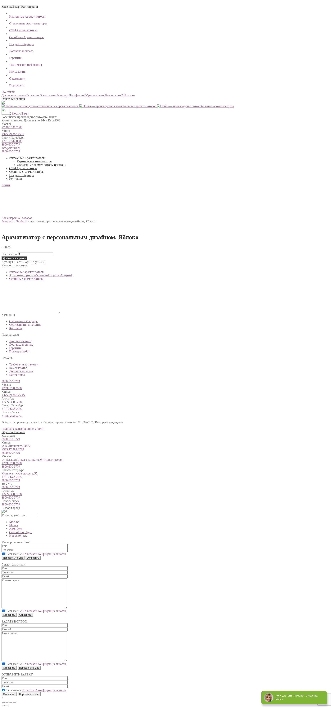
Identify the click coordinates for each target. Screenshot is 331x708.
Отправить (9, 614)
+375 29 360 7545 (13, 134)
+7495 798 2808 (12, 388)
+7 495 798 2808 (12, 127)
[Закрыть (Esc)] (3, 702)
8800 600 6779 (11, 144)
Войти (6, 185)
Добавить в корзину (14, 258)
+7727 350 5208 (12, 402)
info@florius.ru (11, 148)
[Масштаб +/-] (14, 702)
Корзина (7, 6)
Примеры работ (19, 351)
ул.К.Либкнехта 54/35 (16, 446)
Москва (14, 521)
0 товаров (26, 218)
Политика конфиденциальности (22, 428)
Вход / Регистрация (25, 6)
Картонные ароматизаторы (34, 161)
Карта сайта (17, 374)
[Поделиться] (6, 702)
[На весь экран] (10, 702)
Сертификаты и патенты (25, 324)
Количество (9, 254)
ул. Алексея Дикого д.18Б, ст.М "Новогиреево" (32, 459)
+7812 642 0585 (12, 408)
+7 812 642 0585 (12, 141)
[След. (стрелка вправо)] (6, 705)
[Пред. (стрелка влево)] (3, 705)
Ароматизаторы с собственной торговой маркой (40, 275)
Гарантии (15, 348)
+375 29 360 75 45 (13, 395)
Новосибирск (18, 535)
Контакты (8, 92)
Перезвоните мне (13, 557)
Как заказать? (18, 367)
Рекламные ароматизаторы (26, 271)
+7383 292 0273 (12, 415)
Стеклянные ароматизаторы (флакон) (41, 164)
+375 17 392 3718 (13, 449)
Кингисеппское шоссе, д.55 (19, 473)
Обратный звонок (13, 98)
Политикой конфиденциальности (44, 554)
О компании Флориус (23, 321)
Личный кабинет (20, 341)
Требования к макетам (23, 364)
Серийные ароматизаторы (26, 278)
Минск (13, 525)
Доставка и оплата (21, 344)
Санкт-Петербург (20, 532)
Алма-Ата (15, 528)
